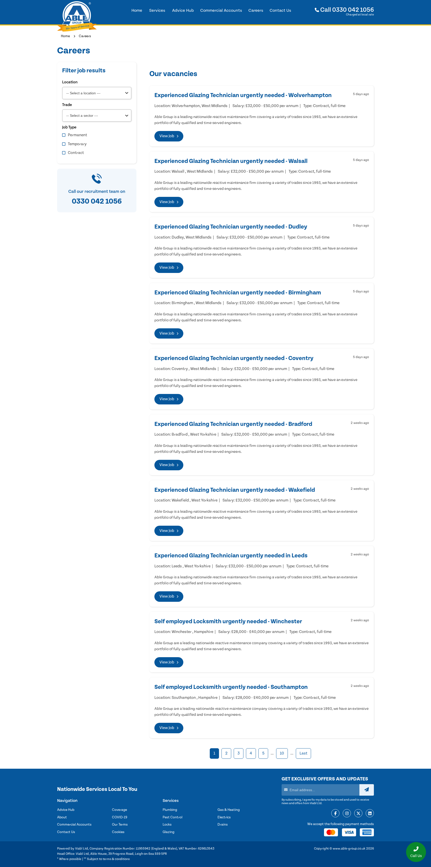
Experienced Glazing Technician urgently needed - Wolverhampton (243, 95)
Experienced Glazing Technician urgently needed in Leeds (231, 555)
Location (70, 82)
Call (346, 10)
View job (166, 136)
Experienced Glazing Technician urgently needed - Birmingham (237, 292)
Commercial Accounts (74, 825)
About (62, 817)
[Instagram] (347, 813)
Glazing (168, 832)
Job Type (69, 127)
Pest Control (172, 817)
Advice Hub (65, 810)
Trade (67, 105)
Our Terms (120, 825)
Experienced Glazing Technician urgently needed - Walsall (231, 161)
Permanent (77, 135)
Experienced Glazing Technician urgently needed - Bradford (233, 424)
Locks (167, 825)
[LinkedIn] (370, 813)
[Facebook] (335, 813)
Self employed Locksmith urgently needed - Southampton (231, 687)
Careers (85, 36)
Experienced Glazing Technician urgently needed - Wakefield (234, 490)
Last (303, 753)
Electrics (224, 817)
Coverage (119, 810)
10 (282, 753)
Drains (222, 825)
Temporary (77, 144)
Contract (76, 152)
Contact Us (66, 832)
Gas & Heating (228, 810)
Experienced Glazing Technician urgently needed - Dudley (230, 226)
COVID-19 (119, 817)
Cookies (118, 832)
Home (65, 36)
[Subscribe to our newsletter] (366, 790)
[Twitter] (358, 813)
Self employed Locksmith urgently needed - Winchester (228, 621)
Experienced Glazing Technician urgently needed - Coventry (234, 358)
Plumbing (170, 810)
